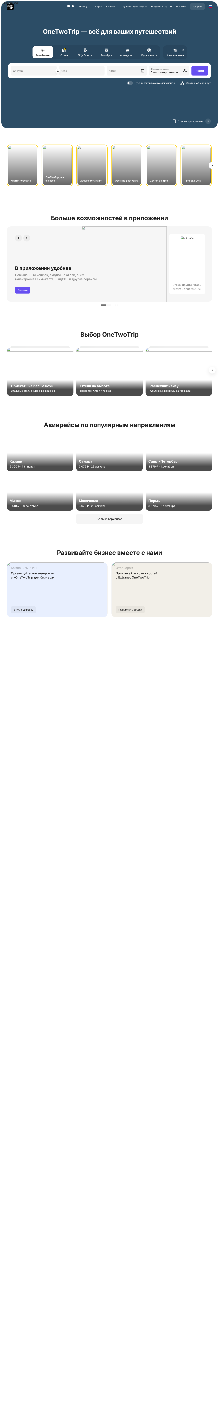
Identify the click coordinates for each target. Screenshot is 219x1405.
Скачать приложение (190, 121)
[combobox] (127, 71)
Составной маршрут (198, 83)
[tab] (106, 305)
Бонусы (98, 6)
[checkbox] (150, 83)
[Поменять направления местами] (57, 70)
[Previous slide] (18, 238)
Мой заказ (181, 6)
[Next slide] (212, 165)
